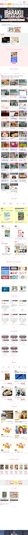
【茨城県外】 (11, 78)
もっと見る (14, 194)
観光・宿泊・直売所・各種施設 (16, 73)
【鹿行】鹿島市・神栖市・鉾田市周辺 (5, 78)
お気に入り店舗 (5, 73)
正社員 (9, 367)
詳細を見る (9, 383)
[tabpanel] (14, 137)
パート (14, 367)
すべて (3, 367)
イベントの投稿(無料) (14, 258)
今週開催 (10, 203)
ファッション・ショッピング (24, 73)
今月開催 (17, 203)
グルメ (9, 73)
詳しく (14, 63)
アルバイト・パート (24, 367)
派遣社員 (19, 367)
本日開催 (4, 203)
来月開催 (24, 203)
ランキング (6, 257)
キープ (5, 354)
